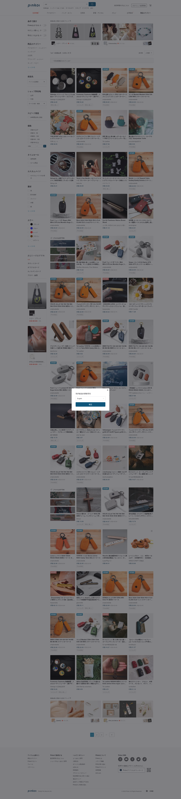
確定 (90, 404)
